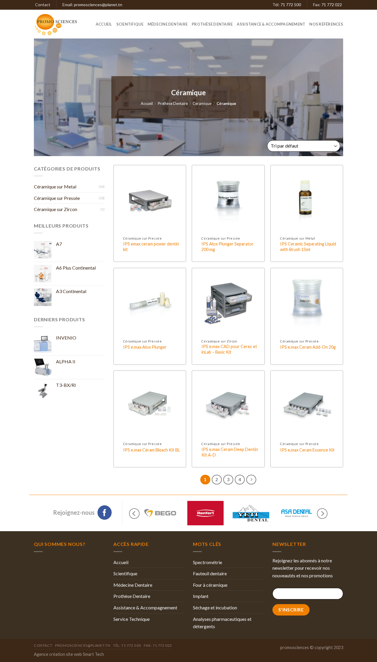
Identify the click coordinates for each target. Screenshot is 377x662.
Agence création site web (58, 654)
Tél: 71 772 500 (127, 645)
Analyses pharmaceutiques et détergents (222, 622)
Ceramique (202, 103)
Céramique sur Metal (55, 186)
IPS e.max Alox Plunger (145, 347)
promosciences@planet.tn (98, 4)
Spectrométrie (207, 562)
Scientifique (129, 24)
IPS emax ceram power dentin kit (151, 246)
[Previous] (134, 513)
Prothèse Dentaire (212, 24)
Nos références (326, 24)
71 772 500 (290, 4)
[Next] (322, 513)
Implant (201, 596)
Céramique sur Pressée (57, 198)
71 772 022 (331, 4)
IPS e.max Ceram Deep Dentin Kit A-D (229, 452)
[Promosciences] (60, 24)
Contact (42, 4)
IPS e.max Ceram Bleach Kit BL (151, 449)
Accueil (104, 24)
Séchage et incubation (215, 607)
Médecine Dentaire (168, 24)
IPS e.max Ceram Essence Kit (307, 449)
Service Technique (131, 619)
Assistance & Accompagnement (271, 24)
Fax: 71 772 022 (158, 645)
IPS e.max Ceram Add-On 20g (308, 347)
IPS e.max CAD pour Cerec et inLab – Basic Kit (229, 349)
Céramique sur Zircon (55, 209)
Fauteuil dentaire (210, 573)
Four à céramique (210, 585)
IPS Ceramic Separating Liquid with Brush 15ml (308, 246)
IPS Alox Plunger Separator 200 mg (227, 246)
